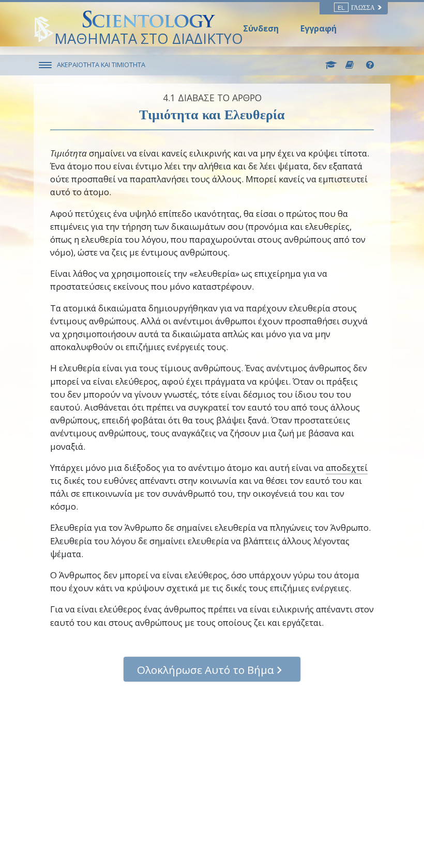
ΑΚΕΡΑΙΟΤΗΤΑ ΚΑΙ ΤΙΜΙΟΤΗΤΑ (101, 64)
